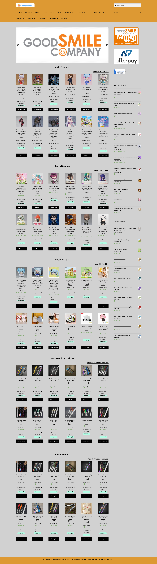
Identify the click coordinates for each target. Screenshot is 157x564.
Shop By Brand (42, 18)
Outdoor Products (69, 12)
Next (106, 45)
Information (52, 18)
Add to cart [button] (21, 207)
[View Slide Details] (62, 45)
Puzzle (45, 12)
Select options (70, 306)
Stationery (30, 18)
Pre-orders (19, 12)
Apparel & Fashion (99, 12)
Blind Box (37, 12)
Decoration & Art (84, 12)
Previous (18, 45)
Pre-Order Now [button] (21, 109)
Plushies (52, 12)
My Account (64, 18)
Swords (59, 12)
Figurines (27, 12)
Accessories (19, 18)
